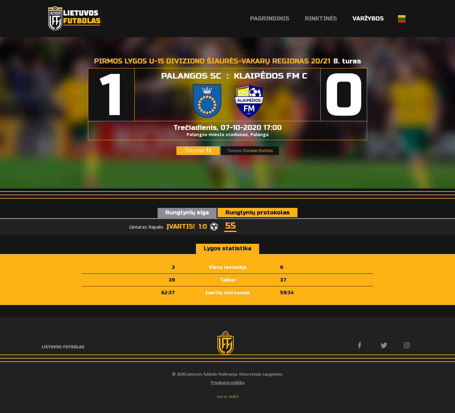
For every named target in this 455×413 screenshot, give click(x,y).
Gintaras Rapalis (146, 227)
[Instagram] (407, 345)
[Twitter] (384, 345)
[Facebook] (361, 345)
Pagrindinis (269, 18)
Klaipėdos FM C (270, 76)
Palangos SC (191, 76)
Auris (233, 396)
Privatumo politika (228, 382)
